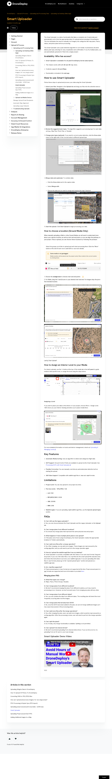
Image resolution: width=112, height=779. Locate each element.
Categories (80, 4)
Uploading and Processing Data (39, 13)
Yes (9, 738)
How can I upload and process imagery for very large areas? (28, 700)
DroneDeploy (11, 13)
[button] (22, 36)
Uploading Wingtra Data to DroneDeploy (22, 689)
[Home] (17, 3)
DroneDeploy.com (50, 4)
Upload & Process (22, 13)
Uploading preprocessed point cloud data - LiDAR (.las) (26, 707)
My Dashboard (62, 4)
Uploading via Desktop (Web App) (61, 13)
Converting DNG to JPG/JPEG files (21, 696)
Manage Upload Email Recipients (23, 100)
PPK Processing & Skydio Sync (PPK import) (23, 703)
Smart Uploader (20, 85)
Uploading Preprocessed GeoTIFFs (21, 714)
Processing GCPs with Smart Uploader (57, 465)
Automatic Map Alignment (21, 103)
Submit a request (93, 28)
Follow (14, 28)
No (15, 738)
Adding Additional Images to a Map (20, 717)
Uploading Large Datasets (21, 106)
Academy (71, 4)
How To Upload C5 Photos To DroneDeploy (23, 693)
